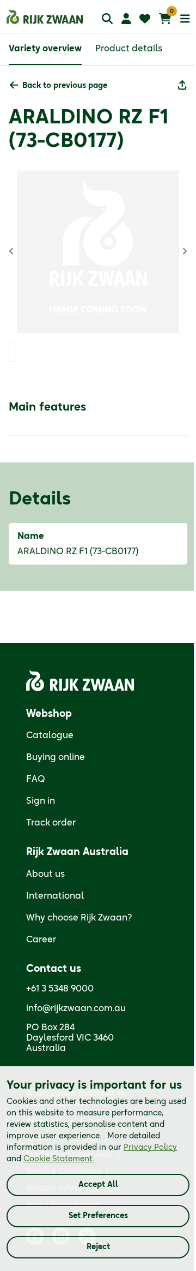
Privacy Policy (150, 1147)
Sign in (40, 801)
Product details (128, 48)
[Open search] (107, 18)
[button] (58, 86)
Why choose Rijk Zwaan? (79, 917)
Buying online (55, 757)
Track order (51, 822)
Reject (98, 1247)
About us (45, 874)
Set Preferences (98, 1216)
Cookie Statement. (58, 1159)
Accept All (98, 1185)
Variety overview (45, 48)
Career (41, 939)
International (55, 896)
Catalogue (50, 735)
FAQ (35, 779)
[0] (165, 18)
